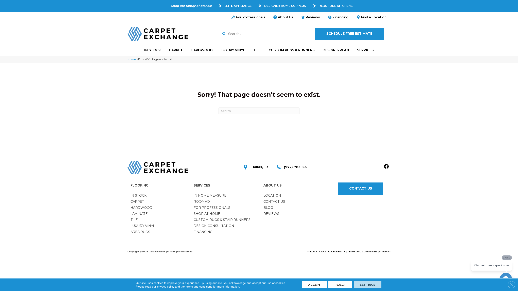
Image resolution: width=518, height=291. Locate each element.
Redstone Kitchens (336, 6)
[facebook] (386, 166)
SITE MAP (385, 251)
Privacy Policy (316, 251)
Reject (340, 285)
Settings (367, 285)
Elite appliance (238, 6)
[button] (349, 34)
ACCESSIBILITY (336, 251)
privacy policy (165, 286)
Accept (314, 285)
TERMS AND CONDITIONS (362, 251)
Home (131, 59)
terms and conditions (199, 286)
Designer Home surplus (285, 6)
